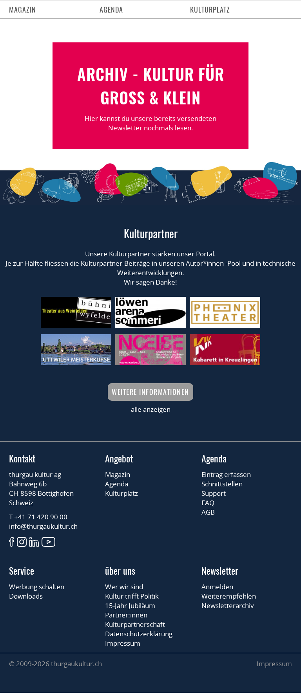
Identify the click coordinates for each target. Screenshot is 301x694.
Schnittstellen (222, 483)
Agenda (111, 9)
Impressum (122, 643)
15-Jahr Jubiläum (130, 605)
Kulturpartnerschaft (135, 624)
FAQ (207, 502)
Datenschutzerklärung (138, 633)
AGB (208, 512)
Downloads (26, 596)
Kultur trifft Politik (132, 596)
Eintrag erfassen (226, 474)
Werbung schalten (36, 586)
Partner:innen (126, 614)
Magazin (22, 9)
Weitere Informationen (150, 392)
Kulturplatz (210, 9)
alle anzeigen (150, 409)
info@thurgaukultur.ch (43, 526)
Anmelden (217, 586)
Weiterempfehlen (228, 596)
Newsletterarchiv (227, 605)
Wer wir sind (124, 586)
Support (213, 493)
